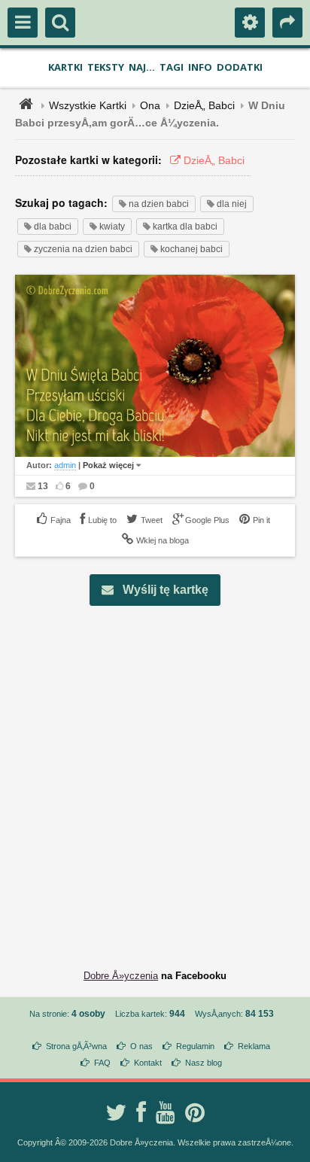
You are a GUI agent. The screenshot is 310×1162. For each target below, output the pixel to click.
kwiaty (111, 226)
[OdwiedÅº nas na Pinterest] (194, 1112)
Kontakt (148, 1062)
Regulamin (195, 1046)
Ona (150, 105)
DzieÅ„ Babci (204, 105)
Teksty (105, 67)
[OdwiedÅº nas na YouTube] (165, 1112)
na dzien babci (157, 204)
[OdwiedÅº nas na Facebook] (141, 1112)
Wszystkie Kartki (87, 105)
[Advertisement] (155, 776)
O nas (141, 1046)
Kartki (65, 67)
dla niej (230, 204)
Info (200, 67)
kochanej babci (190, 249)
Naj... (142, 67)
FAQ (102, 1062)
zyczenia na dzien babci (82, 249)
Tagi (172, 67)
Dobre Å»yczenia (121, 975)
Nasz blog (203, 1062)
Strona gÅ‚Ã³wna (76, 1046)
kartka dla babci (183, 226)
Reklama (254, 1046)
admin (65, 465)
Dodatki (240, 67)
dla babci (51, 226)
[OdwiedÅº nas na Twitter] (116, 1112)
